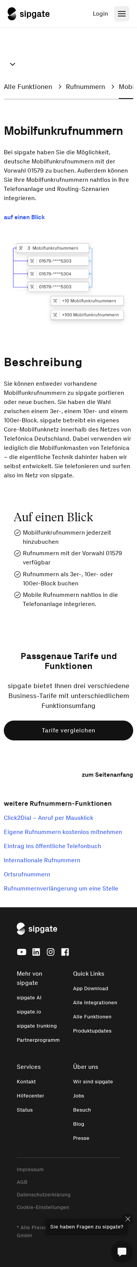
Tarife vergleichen (69, 730)
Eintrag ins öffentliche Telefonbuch (52, 846)
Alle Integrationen (95, 1002)
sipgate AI (29, 997)
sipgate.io (29, 1011)
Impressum (30, 1169)
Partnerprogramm (38, 1040)
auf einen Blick (24, 217)
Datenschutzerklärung (43, 1194)
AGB (22, 1182)
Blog (78, 1124)
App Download (90, 988)
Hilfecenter (30, 1095)
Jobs (78, 1095)
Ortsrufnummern (27, 874)
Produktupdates (92, 1031)
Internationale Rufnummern (42, 860)
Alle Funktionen (92, 1016)
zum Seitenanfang (107, 774)
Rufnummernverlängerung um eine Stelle (61, 888)
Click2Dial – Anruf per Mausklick (48, 817)
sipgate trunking (37, 1026)
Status (25, 1110)
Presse (81, 1138)
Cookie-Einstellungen (43, 1207)
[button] (13, 64)
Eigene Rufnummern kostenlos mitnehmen (63, 832)
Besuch (82, 1110)
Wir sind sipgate (93, 1081)
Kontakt (26, 1081)
